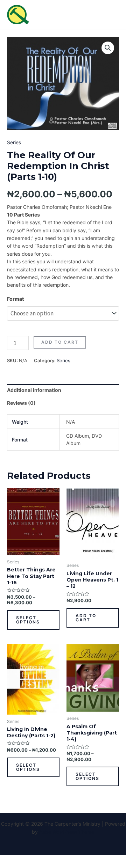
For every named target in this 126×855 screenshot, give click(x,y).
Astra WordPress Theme (66, 832)
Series (14, 142)
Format (15, 299)
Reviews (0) (21, 403)
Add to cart (59, 342)
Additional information (34, 390)
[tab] (63, 390)
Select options (28, 619)
